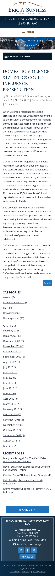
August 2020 (10, 362)
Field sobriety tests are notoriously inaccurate (23, 482)
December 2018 (11, 419)
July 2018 (8, 445)
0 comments (11, 104)
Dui (5, 307)
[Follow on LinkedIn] (21, 550)
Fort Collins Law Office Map (29, 540)
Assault (7, 297)
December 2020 (11, 341)
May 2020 (8, 377)
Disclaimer (15, 571)
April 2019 (8, 398)
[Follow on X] (34, 550)
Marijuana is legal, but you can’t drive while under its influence (24, 460)
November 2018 (12, 425)
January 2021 (10, 335)
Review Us (27, 556)
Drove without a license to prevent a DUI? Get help (27, 490)
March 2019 (9, 404)
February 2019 (11, 409)
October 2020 (10, 351)
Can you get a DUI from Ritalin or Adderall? (27, 475)
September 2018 (12, 435)
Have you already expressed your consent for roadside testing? (26, 468)
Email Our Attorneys (29, 544)
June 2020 (8, 372)
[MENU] (23, 32)
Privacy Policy (39, 571)
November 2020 (12, 346)
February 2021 (11, 330)
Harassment (10, 313)
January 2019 (10, 414)
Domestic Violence (42, 100)
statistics (12, 169)
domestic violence (30, 245)
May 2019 (8, 393)
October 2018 (10, 430)
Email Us (25, 510)
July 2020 (8, 367)
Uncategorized (11, 318)
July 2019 (8, 383)
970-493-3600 (29, 23)
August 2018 (10, 440)
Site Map (26, 571)
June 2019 (8, 388)
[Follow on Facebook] (27, 550)
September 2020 (12, 356)
